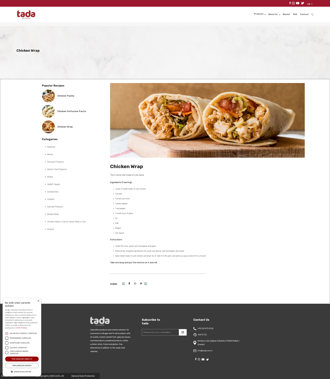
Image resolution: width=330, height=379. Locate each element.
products (259, 14)
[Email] (135, 283)
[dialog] (22, 337)
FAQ (295, 14)
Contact (304, 14)
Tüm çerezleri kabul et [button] (21, 359)
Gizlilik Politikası (21, 328)
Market (286, 14)
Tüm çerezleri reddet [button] (22, 365)
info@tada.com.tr (205, 351)
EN (309, 4)
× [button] (38, 301)
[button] (309, 4)
